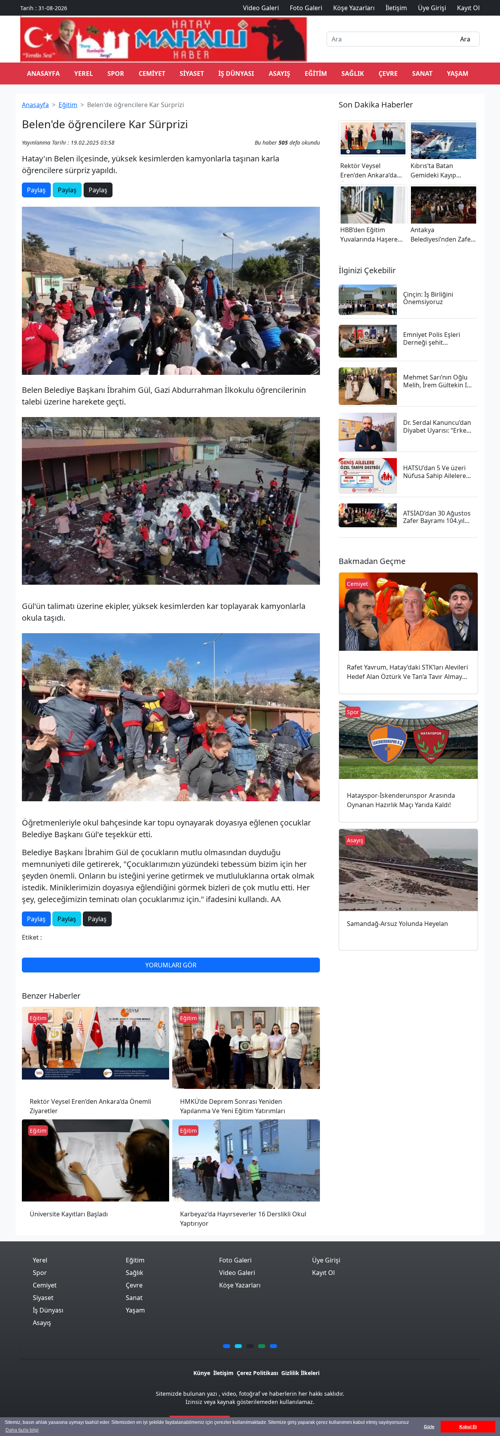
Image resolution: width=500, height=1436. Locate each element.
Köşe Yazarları (240, 1285)
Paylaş (36, 190)
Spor (115, 73)
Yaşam (457, 73)
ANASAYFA (43, 73)
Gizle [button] (429, 1426)
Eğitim (316, 73)
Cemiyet (152, 73)
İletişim (223, 1373)
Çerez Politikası (257, 1373)
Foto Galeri (235, 1260)
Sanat (422, 73)
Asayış (279, 73)
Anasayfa (35, 104)
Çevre (388, 73)
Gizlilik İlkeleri (300, 1373)
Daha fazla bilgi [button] (22, 1430)
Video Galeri (237, 1272)
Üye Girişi (326, 1260)
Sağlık (352, 73)
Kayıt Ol (323, 1272)
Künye (201, 1373)
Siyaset (192, 73)
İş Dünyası (236, 73)
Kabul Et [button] (468, 1426)
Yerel (83, 73)
